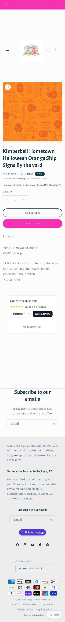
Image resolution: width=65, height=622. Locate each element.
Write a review (42, 314)
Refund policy (29, 604)
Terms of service (25, 609)
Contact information (34, 615)
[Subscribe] (54, 424)
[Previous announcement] (6, 4)
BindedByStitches (30, 599)
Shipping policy (44, 609)
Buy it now (32, 223)
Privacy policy (46, 604)
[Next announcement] (58, 4)
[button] (7, 50)
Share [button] (9, 236)
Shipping (21, 179)
